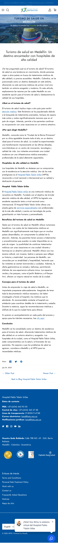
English (7, 526)
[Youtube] (15, 426)
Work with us (7, 486)
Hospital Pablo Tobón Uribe (30, 174)
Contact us (6, 490)
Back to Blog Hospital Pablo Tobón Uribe (29, 379)
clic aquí (40, 318)
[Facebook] (7, 426)
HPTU (10, 533)
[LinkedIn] (19, 426)
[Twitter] (3, 426)
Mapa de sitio (8, 503)
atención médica (9, 111)
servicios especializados (27, 207)
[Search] (9, 10)
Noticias (5, 499)
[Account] (49, 10)
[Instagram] (11, 426)
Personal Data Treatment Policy (15, 482)
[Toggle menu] (3, 10)
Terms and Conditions (11, 477)
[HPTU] (29, 10)
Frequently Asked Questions (14, 494)
